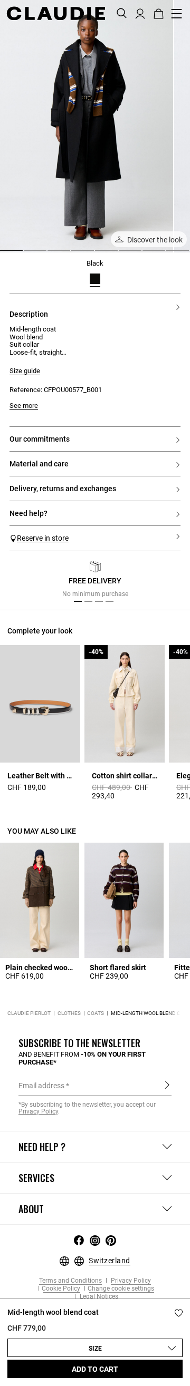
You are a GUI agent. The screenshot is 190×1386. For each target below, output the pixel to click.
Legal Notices (98, 1296)
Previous (28, 582)
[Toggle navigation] (177, 13)
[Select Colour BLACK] (95, 279)
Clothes (69, 1013)
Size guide (25, 371)
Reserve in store (43, 538)
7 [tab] (146, 254)
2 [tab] (28, 254)
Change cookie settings (121, 1288)
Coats (95, 1013)
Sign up (167, 1085)
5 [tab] (99, 254)
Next (168, 582)
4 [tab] (75, 254)
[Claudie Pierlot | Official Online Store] (55, 13)
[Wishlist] (179, 1313)
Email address (41, 1085)
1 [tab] (4, 254)
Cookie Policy (61, 1288)
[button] (140, 12)
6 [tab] (123, 254)
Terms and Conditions (70, 1280)
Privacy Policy (130, 1280)
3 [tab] (51, 254)
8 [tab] (170, 254)
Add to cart (95, 1369)
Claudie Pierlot (29, 1013)
